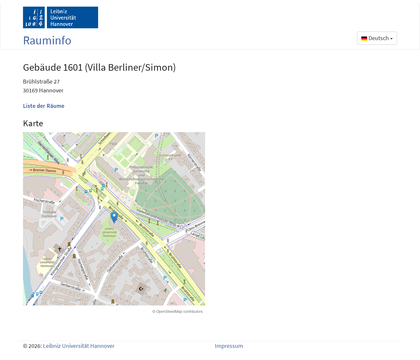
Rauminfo (47, 40)
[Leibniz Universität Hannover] (60, 17)
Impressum (229, 345)
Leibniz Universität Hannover (79, 345)
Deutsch (378, 38)
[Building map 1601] (114, 223)
